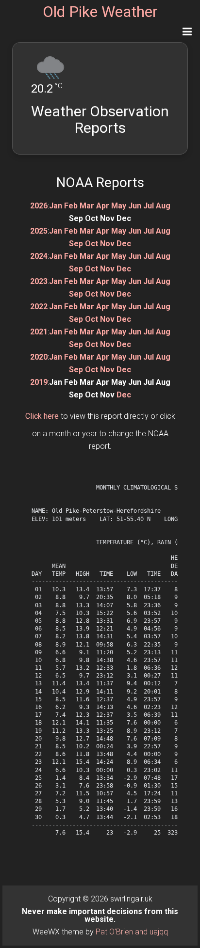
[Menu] (187, 31)
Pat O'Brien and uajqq (132, 931)
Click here (42, 416)
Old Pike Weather (100, 11)
